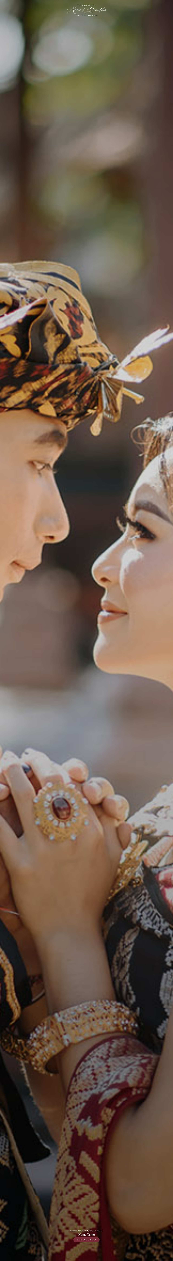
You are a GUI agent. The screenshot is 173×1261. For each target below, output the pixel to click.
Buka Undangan (86, 1240)
